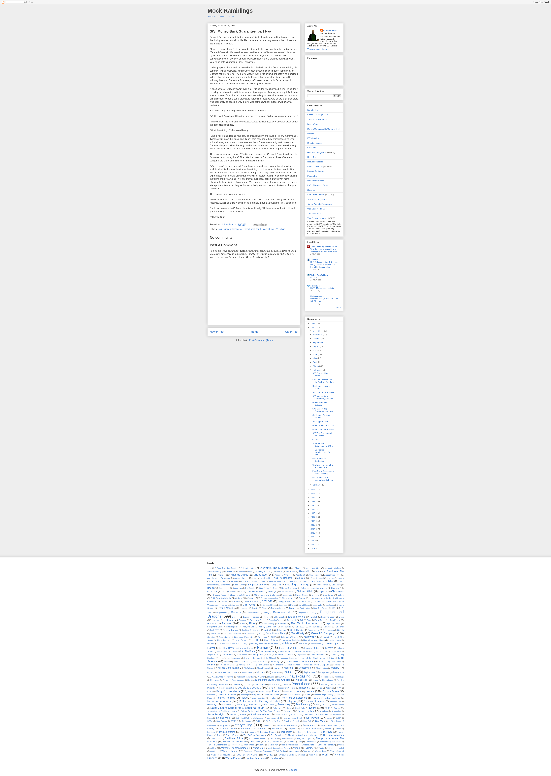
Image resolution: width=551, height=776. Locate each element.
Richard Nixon (227, 704)
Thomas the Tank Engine (234, 741)
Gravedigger (224, 637)
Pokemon (288, 691)
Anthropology (315, 575)
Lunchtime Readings (288, 658)
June (315, 354)
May (315, 358)
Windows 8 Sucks (286, 755)
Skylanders (258, 718)
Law (269, 654)
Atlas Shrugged (317, 578)
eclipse (256, 617)
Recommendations (219, 701)
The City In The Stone (317, 119)
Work (325, 754)
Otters (285, 684)
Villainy (309, 748)
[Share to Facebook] (262, 224)
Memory (241, 665)
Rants (244, 698)
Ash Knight (265, 578)
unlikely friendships (290, 745)
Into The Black (247, 651)
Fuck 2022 (314, 627)
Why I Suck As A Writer (247, 755)
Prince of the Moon (227, 694)
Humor (262, 648)
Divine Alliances (278, 608)
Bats (263, 581)
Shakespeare (296, 714)
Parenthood (300, 684)
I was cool (284, 648)
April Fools (212, 578)
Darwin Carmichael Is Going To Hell (323, 129)
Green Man (262, 637)
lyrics (331, 658)
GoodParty (297, 633)
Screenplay (336, 711)
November (318, 335)
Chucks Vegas (219, 595)
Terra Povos (326, 732)
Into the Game (267, 651)
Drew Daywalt (253, 612)
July (315, 350)
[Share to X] (260, 224)
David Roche (304, 605)
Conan (302, 598)
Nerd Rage (339, 677)
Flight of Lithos (333, 623)
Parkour (324, 684)
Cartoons (232, 591)
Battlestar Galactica (276, 581)
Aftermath (290, 571)
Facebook (291, 620)
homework (303, 644)
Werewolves (320, 751)
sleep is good (273, 718)
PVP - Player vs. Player (317, 185)
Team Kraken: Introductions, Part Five (321, 452)
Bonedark (336, 585)
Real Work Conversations (294, 698)
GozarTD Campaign (323, 633)
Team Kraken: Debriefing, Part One (322, 444)
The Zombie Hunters (316, 218)
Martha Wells (292, 661)
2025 (313, 327)
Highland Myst (335, 640)
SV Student (260, 728)
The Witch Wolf (314, 213)
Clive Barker (328, 595)
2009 (313, 548)
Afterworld (304, 571)
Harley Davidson (224, 640)
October (317, 338)
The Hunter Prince (234, 738)
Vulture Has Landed (335, 748)
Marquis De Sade (260, 662)
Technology (286, 732)
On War (247, 684)
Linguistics (301, 655)
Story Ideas (225, 725)
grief (273, 637)
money (277, 668)
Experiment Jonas (257, 620)
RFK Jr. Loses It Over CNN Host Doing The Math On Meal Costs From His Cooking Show (323, 264)
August (316, 346)
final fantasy (269, 624)
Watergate (248, 751)
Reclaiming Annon (332, 698)
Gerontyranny (313, 630)
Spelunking (246, 721)
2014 (313, 529)
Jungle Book (212, 655)
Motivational (246, 672)
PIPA (339, 688)
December (318, 331)
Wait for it (214, 751)
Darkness (283, 605)
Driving (266, 612)
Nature (271, 677)
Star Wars (320, 721)
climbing (315, 595)
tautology (211, 732)
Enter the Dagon (328, 617)
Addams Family (214, 571)
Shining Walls (223, 718)
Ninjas (315, 680)
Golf (260, 633)
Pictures (329, 688)
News (225, 680)
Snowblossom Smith (293, 718)
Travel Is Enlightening (217, 745)
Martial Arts (307, 661)
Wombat (301, 755)
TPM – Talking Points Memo (323, 246)
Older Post (291, 331)
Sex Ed (232, 714)
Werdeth (307, 751)
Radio (307, 694)
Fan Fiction (335, 620)
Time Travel (255, 741)
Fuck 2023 (327, 627)
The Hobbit (216, 738)
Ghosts (340, 630)
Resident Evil (335, 701)
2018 (313, 513)
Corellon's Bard (251, 601)
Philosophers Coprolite (286, 688)
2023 (313, 494)
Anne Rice (288, 575)
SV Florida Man (227, 728)
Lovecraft (257, 658)
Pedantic (211, 688)
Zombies (275, 758)
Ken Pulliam (227, 654)
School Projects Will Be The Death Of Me (260, 711)
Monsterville (304, 668)
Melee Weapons (228, 665)
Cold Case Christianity (221, 598)
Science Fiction (306, 711)
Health (255, 640)
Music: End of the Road (323, 429)
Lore (221, 658)
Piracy (210, 691)
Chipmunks (323, 591)
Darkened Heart (269, 605)
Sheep (210, 718)
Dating (293, 605)
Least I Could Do (315, 166)
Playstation (263, 691)
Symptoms (292, 729)
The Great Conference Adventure (303, 735)
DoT (334, 608)
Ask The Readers (283, 578)
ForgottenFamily (214, 627)
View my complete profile (318, 49)
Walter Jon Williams (319, 275)
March (316, 366)
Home (254, 331)
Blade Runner (239, 585)
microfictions (277, 665)
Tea (242, 732)
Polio (299, 691)
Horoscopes (333, 643)
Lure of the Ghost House (313, 658)
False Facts (319, 620)
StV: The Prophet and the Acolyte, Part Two (323, 381)
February (317, 370)
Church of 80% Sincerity (240, 595)
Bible (330, 581)
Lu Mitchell (271, 658)
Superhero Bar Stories (286, 725)
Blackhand (225, 585)
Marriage (275, 661)
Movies (260, 672)
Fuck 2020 (286, 627)
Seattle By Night (215, 714)
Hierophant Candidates (313, 640)
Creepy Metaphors (286, 601)
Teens (300, 732)
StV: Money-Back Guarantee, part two (322, 397)
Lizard (333, 655)
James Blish (335, 651)
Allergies (222, 575)
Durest (235, 617)
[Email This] (254, 224)
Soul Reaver (221, 721)
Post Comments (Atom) (261, 340)
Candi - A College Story (317, 115)
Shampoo (337, 714)
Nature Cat (281, 677)
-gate (209, 568)
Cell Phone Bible (255, 591)
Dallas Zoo (234, 605)
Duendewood (281, 612)
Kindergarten (257, 654)
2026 (313, 323)
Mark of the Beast (241, 662)
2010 (313, 544)
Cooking (236, 601)
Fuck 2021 (299, 627)
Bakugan (234, 581)
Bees (305, 581)
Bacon (341, 578)
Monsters (288, 668)
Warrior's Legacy (229, 751)
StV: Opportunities (320, 421)
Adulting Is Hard (263, 571)
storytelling (268, 229)
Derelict (310, 133)
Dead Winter (313, 124)
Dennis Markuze (226, 608)
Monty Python (322, 668)
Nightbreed (301, 680)
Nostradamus (327, 680)
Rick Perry (240, 704)
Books (210, 588)
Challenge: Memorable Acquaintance (322, 466)
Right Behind (254, 704)
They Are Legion (304, 738)
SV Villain (277, 728)
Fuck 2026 (214, 630)
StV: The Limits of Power (323, 392)
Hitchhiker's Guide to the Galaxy (233, 644)
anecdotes (260, 574)
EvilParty (228, 620)
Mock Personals (264, 668)
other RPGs (274, 684)
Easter (246, 617)
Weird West (294, 751)
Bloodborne (322, 585)
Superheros (309, 725)
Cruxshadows (304, 601)
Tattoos (338, 729)
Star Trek (307, 721)
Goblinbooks (250, 633)
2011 (313, 540)
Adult (250, 571)
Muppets (276, 672)
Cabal (303, 588)
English (314, 617)
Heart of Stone (271, 640)
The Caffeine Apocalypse (255, 735)
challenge (272, 591)
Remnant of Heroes (314, 701)
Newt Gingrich (238, 680)
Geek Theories (297, 630)
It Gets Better (284, 651)
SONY (338, 718)
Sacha (325, 704)
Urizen (341, 745)
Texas (219, 735)
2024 (313, 490)
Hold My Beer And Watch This (264, 644)
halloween (310, 636)
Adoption (241, 571)
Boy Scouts (250, 588)
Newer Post (217, 331)
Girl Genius (312, 148)
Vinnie (321, 748)
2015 (313, 525)
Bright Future (263, 588)
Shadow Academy (259, 714)
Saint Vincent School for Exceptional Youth (239, 229)
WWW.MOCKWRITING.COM (221, 16)
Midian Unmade (293, 665)
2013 (313, 533)
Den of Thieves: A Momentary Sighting (322, 478)
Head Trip (311, 157)
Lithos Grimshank (317, 654)
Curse (224, 605)
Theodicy (273, 738)
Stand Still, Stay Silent (317, 199)
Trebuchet (236, 745)
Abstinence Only (312, 568)
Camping (335, 588)
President (211, 695)
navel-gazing (300, 676)
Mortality (211, 672)
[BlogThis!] (257, 224)
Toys (299, 741)
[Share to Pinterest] (265, 224)
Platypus (251, 691)
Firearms (282, 623)
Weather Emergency (263, 751)
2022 (313, 497)
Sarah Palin (300, 708)
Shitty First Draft (242, 718)
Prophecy (256, 694)
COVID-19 (267, 601)
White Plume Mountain (221, 755)
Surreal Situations (328, 725)
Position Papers (330, 691)
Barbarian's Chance (249, 581)
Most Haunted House (228, 672)
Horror (211, 647)
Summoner (267, 726)
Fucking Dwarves (230, 630)
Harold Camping (241, 640)
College (238, 598)
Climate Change (302, 595)
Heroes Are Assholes (291, 640)
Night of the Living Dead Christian (272, 680)
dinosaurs (244, 608)
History (211, 643)
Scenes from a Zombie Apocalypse (222, 711)
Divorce (292, 608)
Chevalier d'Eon (286, 591)
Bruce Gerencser (289, 588)
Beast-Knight (294, 581)
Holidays (287, 643)
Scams (337, 708)
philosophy (304, 688)
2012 (313, 537)
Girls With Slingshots (316, 152)
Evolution (242, 620)
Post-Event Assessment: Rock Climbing (323, 472)
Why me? (268, 754)
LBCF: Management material (322, 288)
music (288, 672)
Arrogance (225, 578)
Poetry (275, 691)
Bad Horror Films (218, 581)
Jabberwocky (321, 651)
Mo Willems (249, 668)
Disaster (255, 608)
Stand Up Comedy (292, 721)
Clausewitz (287, 595)
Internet (233, 651)
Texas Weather (232, 735)
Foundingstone (232, 627)
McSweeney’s (317, 296)
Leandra (279, 654)
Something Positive (316, 195)
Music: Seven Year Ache (323, 425)
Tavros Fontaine (227, 732)
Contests (225, 601)
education (266, 617)
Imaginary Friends (312, 648)
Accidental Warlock (333, 568)
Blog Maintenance (257, 584)
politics (310, 691)
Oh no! (315, 439)
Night (249, 680)
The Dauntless (277, 735)
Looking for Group (315, 171)
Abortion (298, 568)
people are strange (249, 687)
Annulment (300, 575)
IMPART (329, 648)
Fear (242, 623)
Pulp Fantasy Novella (292, 695)
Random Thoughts (225, 698)
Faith (309, 620)
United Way (273, 745)
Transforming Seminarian (330, 742)
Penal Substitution (226, 688)
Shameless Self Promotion (317, 714)
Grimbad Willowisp (289, 637)
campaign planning (318, 588)
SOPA (210, 721)
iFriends (296, 648)
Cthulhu (317, 601)
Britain (275, 588)
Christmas (337, 591)
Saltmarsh (277, 708)
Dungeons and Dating (307, 612)
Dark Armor (249, 604)
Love (246, 658)
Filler (252, 623)
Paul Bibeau (336, 684)
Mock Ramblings (230, 10)
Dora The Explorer (321, 608)
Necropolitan (326, 677)
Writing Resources (256, 758)
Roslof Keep (284, 704)
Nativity (261, 677)
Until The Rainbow (326, 745)
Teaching (252, 732)
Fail (301, 620)
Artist (254, 578)
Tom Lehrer (278, 741)
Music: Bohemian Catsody (320, 403)
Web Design (281, 751)
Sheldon (311, 190)
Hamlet (326, 637)
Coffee (341, 595)
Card (223, 591)
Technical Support (268, 732)
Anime (277, 575)
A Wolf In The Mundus (274, 567)
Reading (273, 698)
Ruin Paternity (303, 704)
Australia (330, 578)
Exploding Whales (276, 620)
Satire (312, 707)
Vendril (296, 748)
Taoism (328, 729)
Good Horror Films (275, 633)
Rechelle (316, 698)
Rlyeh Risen (269, 704)
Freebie (313, 277)
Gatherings (281, 630)
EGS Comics (313, 138)
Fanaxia (211, 623)
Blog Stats (276, 585)
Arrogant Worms (241, 578)
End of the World (296, 617)
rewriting (211, 704)
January (317, 485)
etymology (216, 620)
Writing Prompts (233, 758)
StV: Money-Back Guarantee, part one (322, 410)
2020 (313, 505)
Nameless (338, 672)
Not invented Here (315, 181)
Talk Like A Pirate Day (310, 729)
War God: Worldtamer (317, 209)
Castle (242, 591)
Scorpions (323, 711)
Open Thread (259, 684)
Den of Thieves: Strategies (319, 459)
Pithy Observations (228, 691)
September (318, 342)
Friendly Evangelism (267, 627)
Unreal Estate (308, 745)
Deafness (330, 605)
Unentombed (249, 745)
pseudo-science (272, 694)
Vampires (258, 748)
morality (335, 668)
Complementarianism (269, 598)
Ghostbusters (328, 630)
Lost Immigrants (233, 658)
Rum (317, 704)
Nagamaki (324, 672)
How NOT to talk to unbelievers (238, 648)
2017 (313, 517)
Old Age (236, 684)
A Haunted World (248, 568)
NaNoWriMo (217, 677)
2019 (313, 509)
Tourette (290, 742)
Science (288, 711)
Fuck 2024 (339, 627)
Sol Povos (312, 717)
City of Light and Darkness (266, 595)
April (315, 362)
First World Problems (304, 623)
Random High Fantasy (323, 695)
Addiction (229, 571)
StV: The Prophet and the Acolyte (322, 434)
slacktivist (315, 286)
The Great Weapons (333, 735)
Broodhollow (313, 110)
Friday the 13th (248, 627)
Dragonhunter (221, 612)
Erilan (341, 617)
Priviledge (244, 695)
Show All (338, 307)
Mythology (309, 672)
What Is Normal (337, 751)
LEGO (290, 654)
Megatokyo (312, 176)
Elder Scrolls (279, 617)
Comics (251, 598)
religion (291, 701)
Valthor (213, 748)
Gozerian (211, 637)
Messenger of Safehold (259, 665)
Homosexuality (317, 644)
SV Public (280, 229)
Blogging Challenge (297, 584)
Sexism (243, 714)
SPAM (233, 721)
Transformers (311, 742)
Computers (287, 598)
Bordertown (237, 588)
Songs (329, 718)
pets (271, 688)
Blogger (293, 770)
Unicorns (261, 745)
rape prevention (258, 698)
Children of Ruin (305, 591)
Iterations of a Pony (303, 651)
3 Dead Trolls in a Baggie (226, 568)
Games (267, 630)
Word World (313, 755)
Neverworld (214, 680)
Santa (289, 708)
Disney (265, 608)
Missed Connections (228, 668)
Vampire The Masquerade (234, 748)
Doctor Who (305, 608)
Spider (259, 721)
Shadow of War (280, 714)
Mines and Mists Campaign (316, 665)
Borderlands (224, 588)
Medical (211, 664)
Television (311, 732)
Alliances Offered (239, 575)
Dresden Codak (314, 143)
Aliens (317, 571)
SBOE (327, 708)
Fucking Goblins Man (251, 630)
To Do (266, 742)
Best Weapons (317, 581)
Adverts (278, 571)
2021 (313, 501)
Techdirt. (314, 260)
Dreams (236, 612)
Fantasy (227, 623)
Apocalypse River (332, 575)
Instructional (222, 651)
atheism (301, 578)
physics (319, 688)
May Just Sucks (334, 662)
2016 (313, 521)
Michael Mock (330, 30)
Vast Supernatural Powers (279, 748)
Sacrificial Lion (337, 704)
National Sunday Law (246, 677)
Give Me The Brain (232, 633)
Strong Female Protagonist (319, 204)
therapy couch (288, 738)
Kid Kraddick (242, 655)
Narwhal (230, 677)
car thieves (212, 591)
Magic (227, 661)
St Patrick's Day (273, 721)
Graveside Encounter (244, 637)
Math (321, 662)
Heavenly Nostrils (315, 162)
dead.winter (317, 605)
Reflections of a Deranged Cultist (259, 701)
